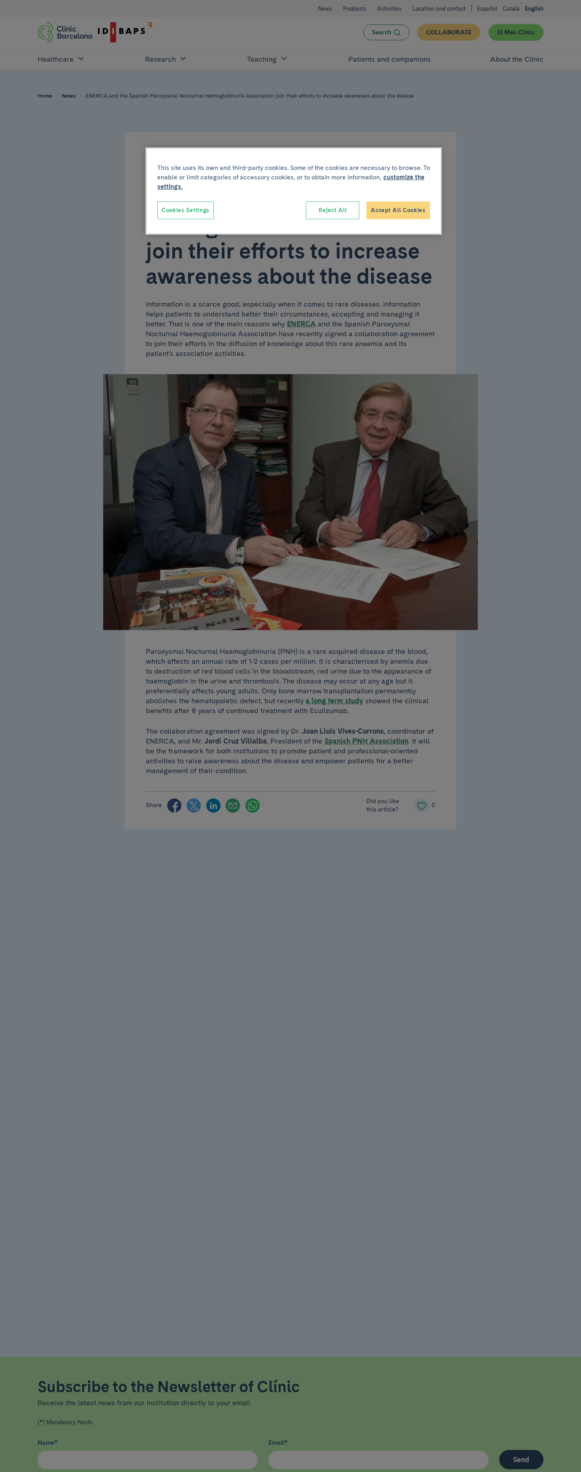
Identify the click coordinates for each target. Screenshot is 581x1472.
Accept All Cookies (398, 210)
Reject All (333, 210)
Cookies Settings (185, 210)
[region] (293, 191)
